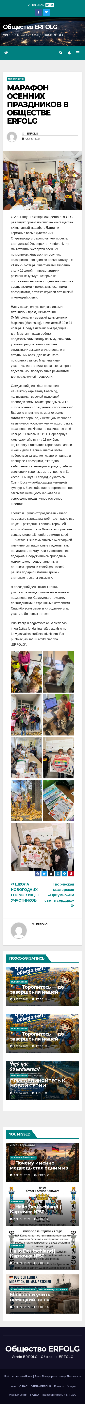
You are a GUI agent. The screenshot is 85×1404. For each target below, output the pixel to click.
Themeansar (74, 1376)
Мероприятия (16, 79)
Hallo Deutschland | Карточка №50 (32, 1253)
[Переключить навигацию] (77, 53)
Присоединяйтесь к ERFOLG (59, 1394)
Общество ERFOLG (30, 27)
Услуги (71, 1386)
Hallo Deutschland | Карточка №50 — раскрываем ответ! (35, 1212)
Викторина (17, 1202)
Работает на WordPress (18, 1376)
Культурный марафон (23, 1158)
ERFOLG (32, 133)
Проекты (59, 1386)
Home (12, 1386)
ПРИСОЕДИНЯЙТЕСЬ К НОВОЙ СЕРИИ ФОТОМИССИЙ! (37, 1086)
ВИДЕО (34, 1394)
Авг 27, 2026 (22, 1175)
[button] (60, 52)
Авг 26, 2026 (22, 1263)
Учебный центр (17, 1394)
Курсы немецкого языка (53, 1289)
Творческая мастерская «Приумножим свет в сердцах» (59, 892)
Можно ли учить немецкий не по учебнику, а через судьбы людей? (41, 1302)
